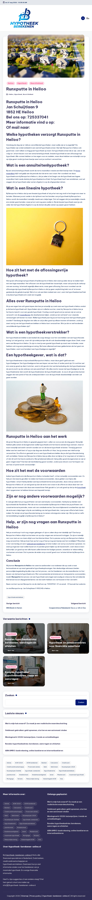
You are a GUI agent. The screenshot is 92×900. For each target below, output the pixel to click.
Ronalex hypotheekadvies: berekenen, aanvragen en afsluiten (21, 643)
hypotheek (81, 487)
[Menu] (87, 18)
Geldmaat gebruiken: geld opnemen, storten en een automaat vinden (36, 730)
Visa (61, 779)
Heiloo (10, 83)
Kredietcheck (23, 775)
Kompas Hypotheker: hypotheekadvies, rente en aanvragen (21, 675)
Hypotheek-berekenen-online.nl (18, 855)
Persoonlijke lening (32, 779)
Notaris (20, 779)
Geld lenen (54, 767)
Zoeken (9, 695)
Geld (45, 767)
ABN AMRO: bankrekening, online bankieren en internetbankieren (34, 751)
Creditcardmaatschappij (15, 767)
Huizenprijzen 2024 (68, 767)
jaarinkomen (11, 775)
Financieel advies (34, 767)
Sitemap (24, 896)
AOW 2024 (19, 763)
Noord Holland (37, 83)
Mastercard (61, 775)
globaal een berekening (36, 544)
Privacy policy (35, 896)
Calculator (54, 763)
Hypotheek (21, 83)
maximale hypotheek (76, 775)
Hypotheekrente (49, 771)
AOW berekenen (32, 763)
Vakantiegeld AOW (49, 779)
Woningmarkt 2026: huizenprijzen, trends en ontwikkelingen (32, 737)
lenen (52, 775)
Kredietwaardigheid (39, 775)
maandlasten (25, 315)
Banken (44, 763)
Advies (9, 763)
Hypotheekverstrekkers (15, 597)
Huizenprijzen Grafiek (14, 771)
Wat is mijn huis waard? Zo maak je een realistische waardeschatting (36, 723)
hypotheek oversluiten (32, 771)
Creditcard (65, 763)
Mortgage (10, 779)
